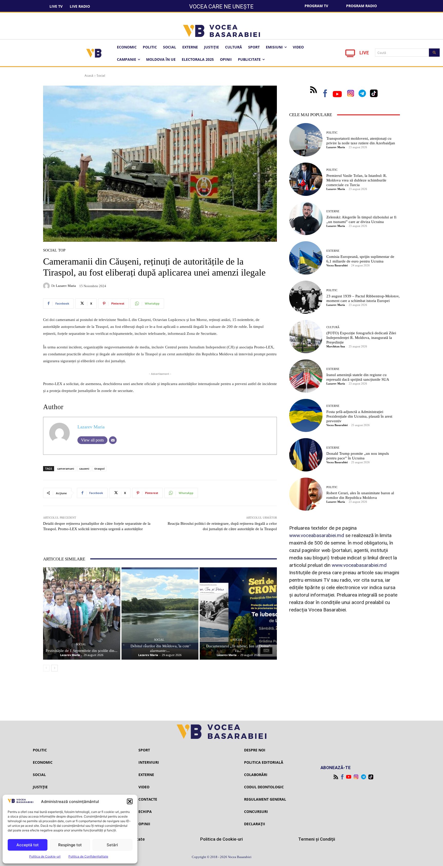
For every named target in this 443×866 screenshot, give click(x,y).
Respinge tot (70, 844)
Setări (112, 844)
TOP (61, 250)
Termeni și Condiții (316, 839)
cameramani (65, 468)
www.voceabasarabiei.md (316, 535)
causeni (84, 468)
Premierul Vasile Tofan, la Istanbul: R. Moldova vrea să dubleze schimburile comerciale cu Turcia (356, 180)
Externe (332, 211)
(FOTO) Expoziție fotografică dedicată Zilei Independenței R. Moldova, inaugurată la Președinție (361, 337)
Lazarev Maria (66, 285)
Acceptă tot (27, 844)
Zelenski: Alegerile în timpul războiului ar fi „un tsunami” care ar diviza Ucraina (361, 219)
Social (101, 75)
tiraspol (99, 468)
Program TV (316, 5)
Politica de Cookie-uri (45, 856)
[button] (129, 801)
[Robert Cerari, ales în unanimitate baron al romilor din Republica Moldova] (306, 494)
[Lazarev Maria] (47, 286)
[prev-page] (46, 668)
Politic (331, 132)
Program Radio (361, 5)
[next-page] (54, 668)
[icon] (350, 55)
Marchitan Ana (335, 346)
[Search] (434, 52)
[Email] (113, 440)
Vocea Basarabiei (337, 265)
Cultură (332, 327)
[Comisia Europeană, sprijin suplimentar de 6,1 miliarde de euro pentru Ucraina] (306, 258)
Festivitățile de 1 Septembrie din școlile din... (81, 651)
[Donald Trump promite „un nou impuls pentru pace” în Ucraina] (306, 454)
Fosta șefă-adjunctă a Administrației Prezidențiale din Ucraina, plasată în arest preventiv (359, 416)
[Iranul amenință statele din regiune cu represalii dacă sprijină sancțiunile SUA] (306, 376)
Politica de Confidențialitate (88, 856)
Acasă (89, 75)
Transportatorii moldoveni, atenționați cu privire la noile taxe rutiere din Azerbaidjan (360, 140)
